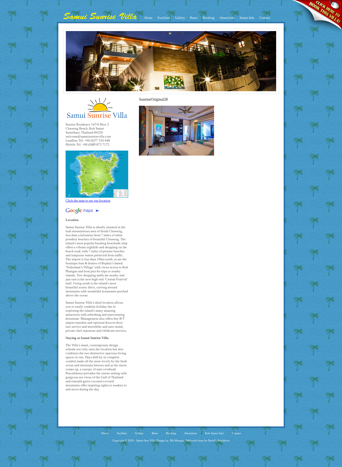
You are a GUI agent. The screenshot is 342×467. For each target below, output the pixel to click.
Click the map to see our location (88, 200)
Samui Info (247, 18)
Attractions (227, 18)
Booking (209, 18)
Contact (264, 18)
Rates (194, 18)
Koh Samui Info (214, 433)
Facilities (163, 18)
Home (148, 18)
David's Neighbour (219, 440)
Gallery (180, 18)
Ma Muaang (177, 440)
